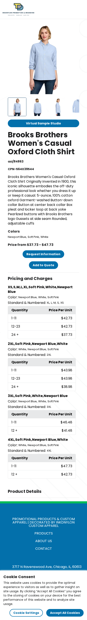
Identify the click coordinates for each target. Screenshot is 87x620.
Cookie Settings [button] (26, 613)
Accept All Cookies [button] (65, 613)
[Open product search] (71, 9)
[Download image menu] (73, 28)
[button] (43, 279)
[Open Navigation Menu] (79, 9)
